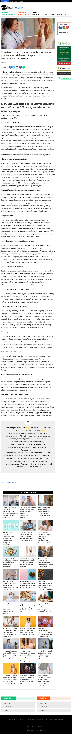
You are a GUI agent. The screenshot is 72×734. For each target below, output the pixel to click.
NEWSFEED (61, 14)
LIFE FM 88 (23, 13)
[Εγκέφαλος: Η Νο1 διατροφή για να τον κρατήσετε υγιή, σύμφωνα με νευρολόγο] (11, 551)
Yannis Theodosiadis (41, 730)
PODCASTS (37, 13)
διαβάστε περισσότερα (9, 482)
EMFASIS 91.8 (7, 13)
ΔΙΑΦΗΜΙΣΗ (13, 1)
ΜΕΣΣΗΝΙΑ (49, 14)
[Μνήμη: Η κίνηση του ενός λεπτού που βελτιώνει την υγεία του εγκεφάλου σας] (28, 621)
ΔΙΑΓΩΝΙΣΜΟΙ (7, 706)
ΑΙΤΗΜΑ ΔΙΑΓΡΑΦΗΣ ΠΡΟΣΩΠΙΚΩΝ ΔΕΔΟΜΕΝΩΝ (49, 719)
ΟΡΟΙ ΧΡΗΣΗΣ (30, 719)
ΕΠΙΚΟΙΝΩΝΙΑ (21, 1)
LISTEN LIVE (7, 703)
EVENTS (6, 710)
